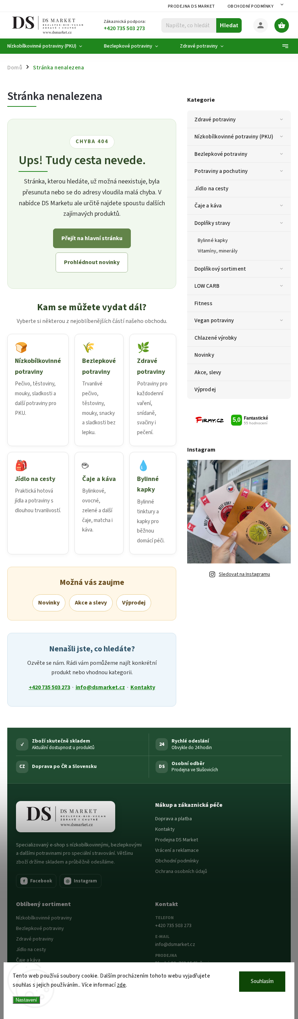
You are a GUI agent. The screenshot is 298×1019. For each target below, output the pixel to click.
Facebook (37, 881)
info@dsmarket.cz (100, 687)
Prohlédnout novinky (92, 262)
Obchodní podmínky (250, 6)
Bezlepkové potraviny (220, 154)
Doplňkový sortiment (220, 269)
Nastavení (26, 1000)
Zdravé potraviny (215, 120)
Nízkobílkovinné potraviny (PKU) (233, 137)
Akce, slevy (207, 372)
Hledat (229, 25)
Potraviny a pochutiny (220, 171)
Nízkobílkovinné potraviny (44, 918)
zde (121, 985)
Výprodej (205, 389)
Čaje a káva (208, 206)
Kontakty (142, 687)
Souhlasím (262, 981)
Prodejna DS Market (191, 6)
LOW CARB (207, 286)
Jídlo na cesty (211, 189)
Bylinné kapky (213, 240)
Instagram (81, 881)
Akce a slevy (91, 603)
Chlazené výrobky (215, 338)
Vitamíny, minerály (218, 251)
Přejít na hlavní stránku (91, 238)
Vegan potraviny (214, 320)
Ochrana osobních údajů (181, 871)
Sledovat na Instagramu (244, 574)
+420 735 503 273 (49, 687)
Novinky (204, 355)
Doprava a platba (173, 818)
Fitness (203, 303)
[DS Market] (65, 816)
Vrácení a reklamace (177, 850)
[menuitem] (50, 46)
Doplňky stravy (212, 223)
